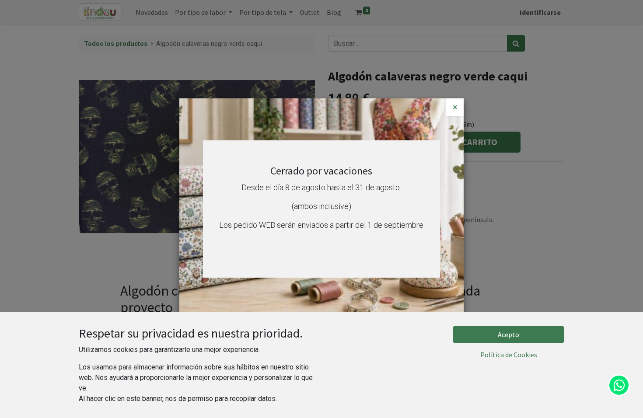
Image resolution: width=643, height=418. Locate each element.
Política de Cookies (508, 354)
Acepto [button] (508, 334)
